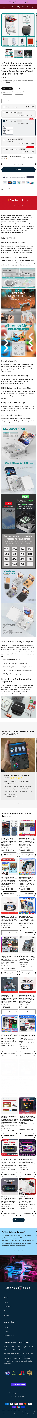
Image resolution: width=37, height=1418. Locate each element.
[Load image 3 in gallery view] (28, 54)
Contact (6, 1331)
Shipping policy (31, 1414)
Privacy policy (22, 1411)
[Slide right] (35, 54)
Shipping (8, 82)
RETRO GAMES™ (11, 1411)
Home (6, 1302)
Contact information (19, 1414)
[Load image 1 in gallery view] (9, 54)
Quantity (4, 97)
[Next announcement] (33, 2)
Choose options (9, 855)
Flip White (7, 88)
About (6, 1327)
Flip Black (19, 88)
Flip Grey (19, 93)
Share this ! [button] (7, 189)
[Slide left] (2, 54)
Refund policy (31, 1411)
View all (18, 1220)
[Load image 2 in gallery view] (18, 54)
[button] (4, 7)
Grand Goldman (9, 1336)
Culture (6, 1315)
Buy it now (18, 170)
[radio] (18, 106)
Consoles (7, 1311)
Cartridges (7, 1307)
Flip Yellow (7, 93)
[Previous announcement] (3, 2)
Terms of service (8, 1414)
